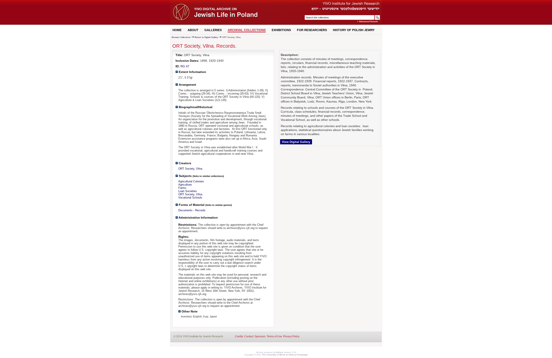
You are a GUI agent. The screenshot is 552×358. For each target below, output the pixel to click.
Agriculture (185, 184)
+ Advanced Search (367, 21)
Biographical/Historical (195, 107)
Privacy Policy (291, 336)
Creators (184, 163)
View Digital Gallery (296, 142)
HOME (177, 30)
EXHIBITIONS (281, 30)
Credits (239, 336)
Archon (279, 352)
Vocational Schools (190, 197)
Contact (248, 336)
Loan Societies (187, 191)
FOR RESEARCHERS (312, 30)
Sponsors (260, 336)
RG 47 (184, 66)
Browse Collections (181, 37)
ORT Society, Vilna (190, 168)
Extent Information (192, 72)
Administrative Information (198, 217)
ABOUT (193, 30)
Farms (182, 187)
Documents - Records (191, 210)
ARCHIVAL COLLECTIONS (247, 30)
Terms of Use (274, 336)
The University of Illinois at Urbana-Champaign (285, 354)
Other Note (189, 311)
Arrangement (187, 84)
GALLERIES (213, 30)
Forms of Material (191, 205)
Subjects (185, 176)
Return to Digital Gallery (206, 37)
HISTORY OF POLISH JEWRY (354, 30)
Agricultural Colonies (191, 181)
